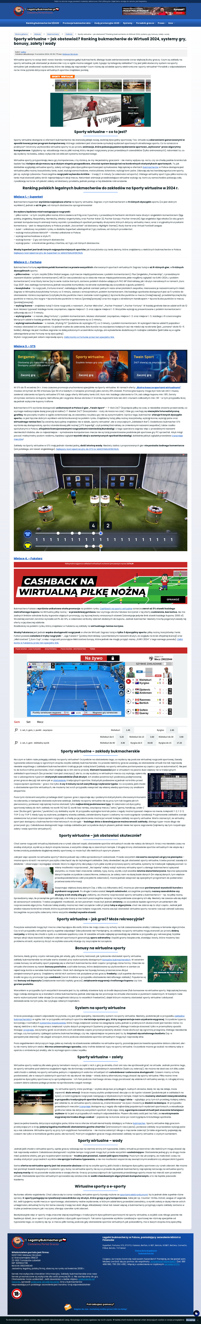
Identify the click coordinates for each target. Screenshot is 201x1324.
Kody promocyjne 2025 (106, 23)
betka (23, 52)
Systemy (127, 23)
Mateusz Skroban (70, 54)
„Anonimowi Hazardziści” (163, 1261)
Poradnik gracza (145, 23)
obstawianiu (59, 780)
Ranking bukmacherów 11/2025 (42, 23)
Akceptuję (190, 1320)
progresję (28, 1029)
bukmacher (139, 1123)
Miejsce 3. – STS (25, 346)
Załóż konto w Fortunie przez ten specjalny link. (89, 337)
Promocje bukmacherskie (77, 23)
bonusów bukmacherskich (116, 959)
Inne (170, 23)
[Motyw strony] (196, 1313)
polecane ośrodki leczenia (45, 1281)
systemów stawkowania (53, 1023)
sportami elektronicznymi (134, 1194)
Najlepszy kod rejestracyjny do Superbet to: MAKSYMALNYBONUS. (48, 253)
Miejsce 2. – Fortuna (27, 262)
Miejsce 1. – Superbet (28, 197)
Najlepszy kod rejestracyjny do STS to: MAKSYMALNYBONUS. (87, 449)
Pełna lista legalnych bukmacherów (146, 1252)
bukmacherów (150, 167)
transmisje (85, 1106)
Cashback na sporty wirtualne (116, 608)
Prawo (161, 23)
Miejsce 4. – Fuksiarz (28, 558)
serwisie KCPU (171, 1264)
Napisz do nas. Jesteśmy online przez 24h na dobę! (100, 1309)
